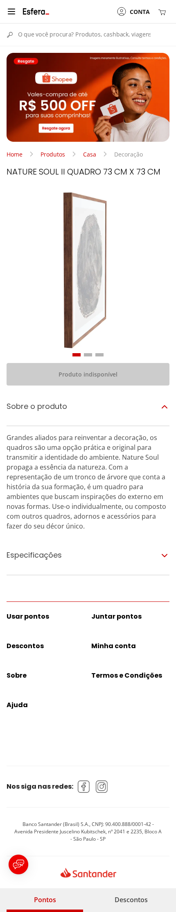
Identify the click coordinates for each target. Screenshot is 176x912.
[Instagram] (102, 786)
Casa (89, 154)
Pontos (45, 899)
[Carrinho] (163, 12)
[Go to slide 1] (76, 354)
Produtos (53, 154)
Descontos (131, 899)
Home (15, 154)
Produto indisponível (88, 374)
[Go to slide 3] (99, 354)
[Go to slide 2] (88, 354)
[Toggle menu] (11, 11)
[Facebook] (84, 786)
